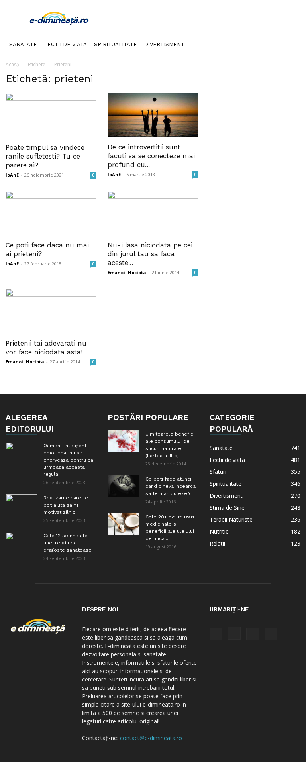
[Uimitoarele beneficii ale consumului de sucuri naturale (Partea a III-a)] (123, 441)
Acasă (12, 64)
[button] (290, 45)
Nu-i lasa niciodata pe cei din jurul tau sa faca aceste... (150, 254)
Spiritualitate (115, 44)
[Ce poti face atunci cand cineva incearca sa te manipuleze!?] (123, 486)
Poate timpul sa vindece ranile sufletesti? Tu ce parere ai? (45, 156)
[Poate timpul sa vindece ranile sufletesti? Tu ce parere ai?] (51, 115)
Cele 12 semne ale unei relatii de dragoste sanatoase (67, 543)
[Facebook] (216, 634)
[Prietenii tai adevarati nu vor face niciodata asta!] (51, 311)
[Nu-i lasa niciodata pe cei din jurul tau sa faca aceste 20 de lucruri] (153, 213)
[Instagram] (234, 633)
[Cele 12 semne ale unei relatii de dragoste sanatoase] (21, 543)
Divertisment (164, 44)
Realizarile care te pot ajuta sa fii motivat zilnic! (65, 505)
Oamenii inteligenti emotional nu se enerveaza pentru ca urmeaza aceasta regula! (68, 460)
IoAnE (12, 175)
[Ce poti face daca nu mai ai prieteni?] (51, 213)
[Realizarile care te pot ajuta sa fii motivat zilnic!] (21, 505)
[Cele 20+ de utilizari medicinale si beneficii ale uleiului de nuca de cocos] (123, 524)
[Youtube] (271, 634)
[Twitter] (252, 634)
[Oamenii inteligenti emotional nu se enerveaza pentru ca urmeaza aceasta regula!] (21, 453)
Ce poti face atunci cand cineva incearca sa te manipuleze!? (170, 486)
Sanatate (23, 44)
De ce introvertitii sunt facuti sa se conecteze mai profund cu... (151, 156)
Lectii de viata (65, 44)
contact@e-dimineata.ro (151, 738)
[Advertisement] (207, 17)
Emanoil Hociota (127, 272)
